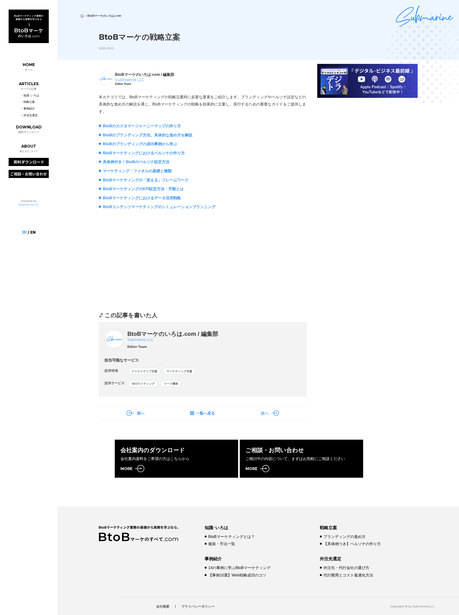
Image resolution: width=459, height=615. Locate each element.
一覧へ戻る (205, 413)
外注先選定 (330, 559)
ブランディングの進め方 (344, 537)
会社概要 (162, 606)
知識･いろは (216, 528)
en (33, 232)
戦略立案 (328, 528)
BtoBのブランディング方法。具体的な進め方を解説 (147, 135)
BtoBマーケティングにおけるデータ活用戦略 (142, 198)
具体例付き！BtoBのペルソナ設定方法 (136, 162)
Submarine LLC (28, 204)
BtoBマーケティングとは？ (231, 537)
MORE (126, 468)
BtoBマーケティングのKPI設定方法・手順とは (143, 189)
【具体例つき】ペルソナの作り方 (352, 544)
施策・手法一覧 (221, 544)
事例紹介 (213, 559)
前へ (141, 413)
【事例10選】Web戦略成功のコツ (237, 575)
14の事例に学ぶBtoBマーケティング (239, 568)
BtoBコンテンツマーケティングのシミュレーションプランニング (159, 207)
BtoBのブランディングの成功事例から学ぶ (140, 144)
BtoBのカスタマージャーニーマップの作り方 (142, 126)
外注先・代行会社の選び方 (346, 568)
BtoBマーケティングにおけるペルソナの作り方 (144, 153)
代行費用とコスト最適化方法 (348, 575)
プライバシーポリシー (198, 606)
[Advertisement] (149, 264)
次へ (264, 413)
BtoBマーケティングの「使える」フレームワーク (146, 180)
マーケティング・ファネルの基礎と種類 (137, 171)
